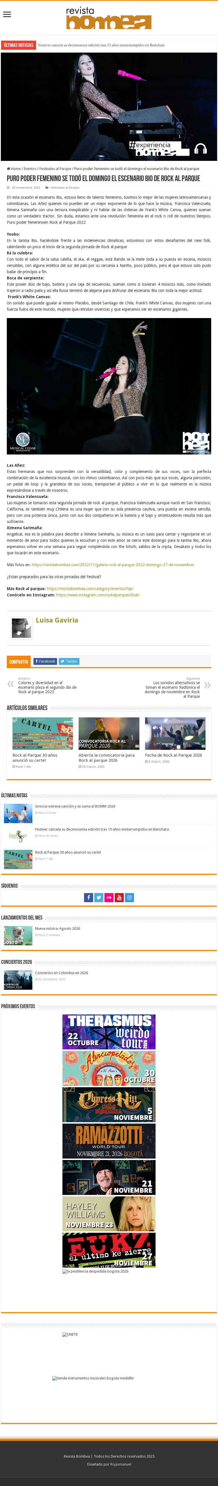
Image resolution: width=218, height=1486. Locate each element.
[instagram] (129, 897)
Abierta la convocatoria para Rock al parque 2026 (107, 758)
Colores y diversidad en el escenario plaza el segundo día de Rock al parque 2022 (47, 685)
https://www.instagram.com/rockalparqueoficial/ (97, 595)
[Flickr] (109, 897)
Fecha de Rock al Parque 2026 (173, 755)
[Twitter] (98, 897)
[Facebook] (88, 897)
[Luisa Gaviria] (21, 628)
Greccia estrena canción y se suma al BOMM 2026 (75, 806)
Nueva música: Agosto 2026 (57, 928)
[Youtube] (119, 897)
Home (15, 169)
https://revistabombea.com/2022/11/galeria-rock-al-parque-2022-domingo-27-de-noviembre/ (112, 565)
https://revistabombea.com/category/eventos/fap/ (90, 588)
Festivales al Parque (55, 169)
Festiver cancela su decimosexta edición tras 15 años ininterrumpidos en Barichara (101, 45)
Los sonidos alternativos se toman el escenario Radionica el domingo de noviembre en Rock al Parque (172, 688)
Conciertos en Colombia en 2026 (61, 973)
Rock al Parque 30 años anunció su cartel (34, 758)
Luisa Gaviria (57, 620)
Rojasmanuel (120, 1464)
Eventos (30, 169)
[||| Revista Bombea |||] (109, 17)
